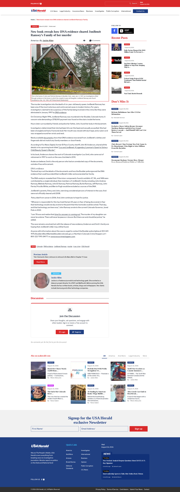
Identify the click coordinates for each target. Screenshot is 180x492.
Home (33, 19)
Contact (146, 489)
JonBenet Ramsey (60, 246)
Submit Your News (136, 489)
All (104, 356)
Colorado (40, 246)
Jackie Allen (48, 41)
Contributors (124, 489)
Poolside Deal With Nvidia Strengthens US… (97, 370)
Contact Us (140, 11)
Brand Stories (71, 462)
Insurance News (78, 11)
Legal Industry (65, 11)
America (34, 26)
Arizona (68, 458)
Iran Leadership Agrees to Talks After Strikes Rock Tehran (123, 474)
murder (69, 246)
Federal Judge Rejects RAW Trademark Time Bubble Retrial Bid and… (135, 80)
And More (122, 356)
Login (61, 332)
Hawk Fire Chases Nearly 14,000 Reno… (57, 370)
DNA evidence (60, 113)
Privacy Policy (100, 489)
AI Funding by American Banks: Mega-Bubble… (97, 393)
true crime (77, 246)
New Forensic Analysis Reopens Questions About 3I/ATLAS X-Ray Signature (124, 462)
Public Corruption (112, 11)
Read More (41, 262)
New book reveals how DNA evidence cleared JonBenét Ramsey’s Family (62, 19)
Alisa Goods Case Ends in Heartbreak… (136, 393)
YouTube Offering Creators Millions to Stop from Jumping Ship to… (134, 65)
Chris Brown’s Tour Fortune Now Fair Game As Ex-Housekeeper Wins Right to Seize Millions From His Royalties (128, 146)
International (126, 11)
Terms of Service (112, 489)
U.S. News (54, 11)
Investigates (99, 11)
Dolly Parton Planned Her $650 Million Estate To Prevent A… (134, 51)
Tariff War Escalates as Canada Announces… (136, 370)
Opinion (83, 462)
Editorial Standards (69, 467)
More (145, 356)
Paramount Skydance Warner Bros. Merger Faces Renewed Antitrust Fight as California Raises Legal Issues (127, 162)
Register (76, 332)
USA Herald (85, 246)
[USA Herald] (38, 10)
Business (89, 11)
